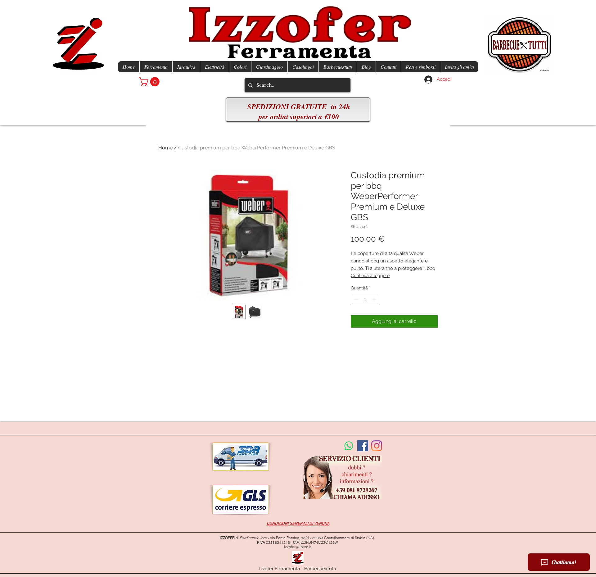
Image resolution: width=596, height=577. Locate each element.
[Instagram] (376, 445)
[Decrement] (355, 299)
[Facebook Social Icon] (362, 445)
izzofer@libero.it (297, 547)
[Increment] (374, 299)
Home (165, 148)
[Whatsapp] (348, 445)
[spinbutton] (365, 299)
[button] (150, 81)
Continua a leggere (370, 275)
